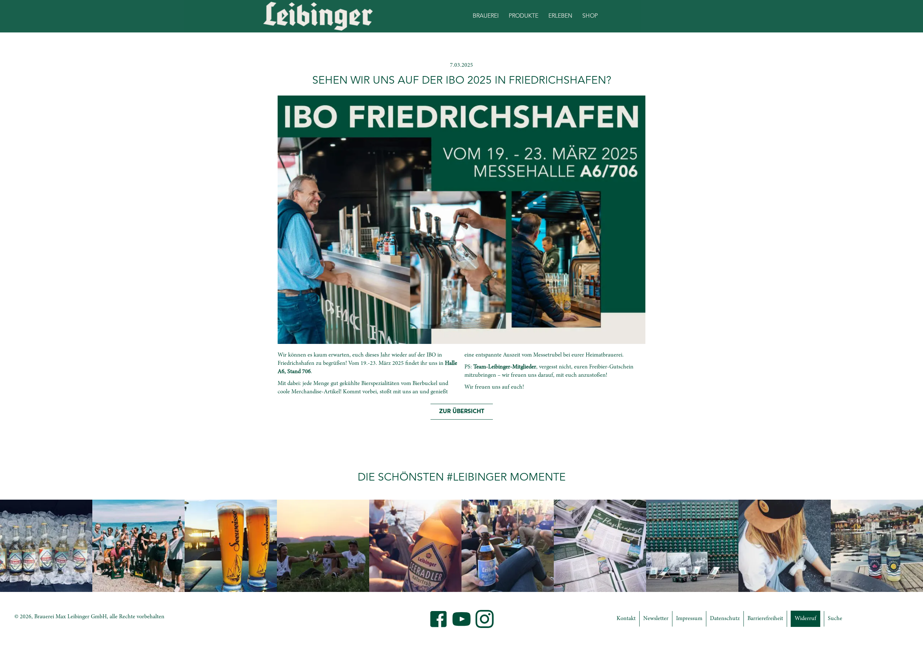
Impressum (689, 618)
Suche (835, 618)
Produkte (523, 16)
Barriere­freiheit (765, 618)
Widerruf (805, 618)
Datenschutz (725, 618)
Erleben (560, 16)
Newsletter (655, 618)
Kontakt (626, 618)
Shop (590, 16)
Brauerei (486, 16)
